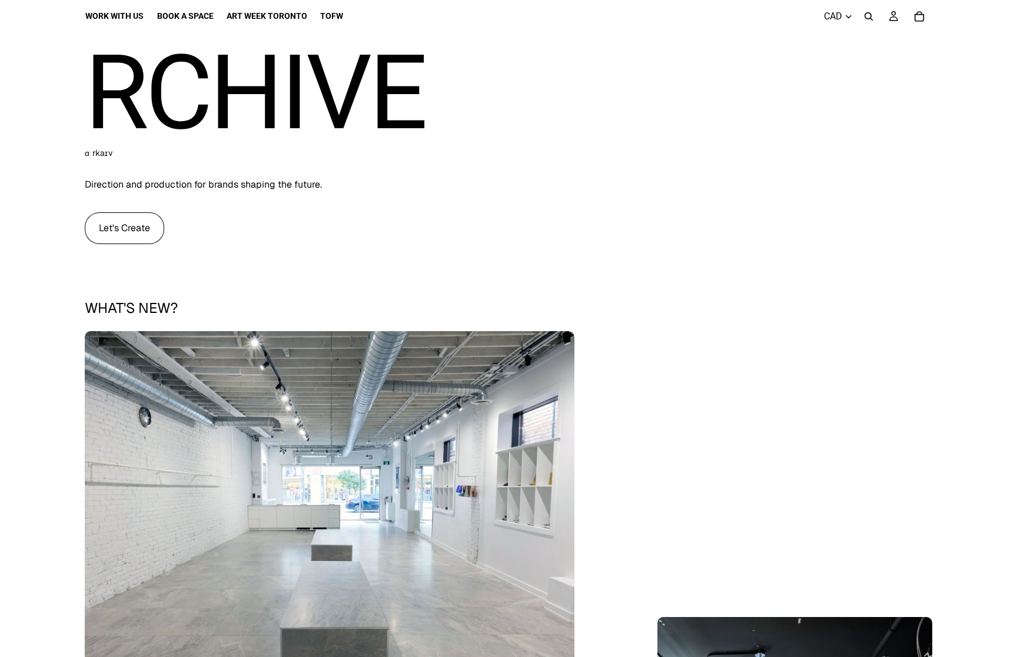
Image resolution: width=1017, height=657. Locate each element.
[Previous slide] (102, 525)
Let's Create (124, 228)
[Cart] (919, 16)
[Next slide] (556, 525)
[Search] (869, 16)
